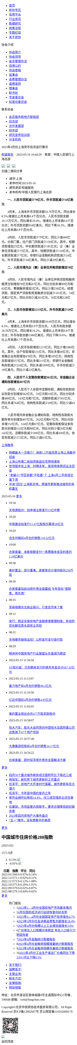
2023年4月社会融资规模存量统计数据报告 (45, 948)
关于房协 (15, 37)
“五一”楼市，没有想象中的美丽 (29, 820)
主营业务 (15, 974)
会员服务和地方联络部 (24, 117)
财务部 (13, 130)
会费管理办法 (18, 79)
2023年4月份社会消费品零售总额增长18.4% (46, 921)
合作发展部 (16, 126)
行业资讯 (15, 19)
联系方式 (15, 978)
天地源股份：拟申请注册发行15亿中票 (34, 510)
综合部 (13, 121)
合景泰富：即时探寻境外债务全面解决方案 (37, 760)
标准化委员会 (18, 101)
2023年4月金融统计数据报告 (36, 939)
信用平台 (15, 14)
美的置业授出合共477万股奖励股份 (32, 713)
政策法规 (15, 28)
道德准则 (15, 83)
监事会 (13, 74)
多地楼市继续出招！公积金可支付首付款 (36, 639)
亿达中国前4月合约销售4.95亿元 (30, 699)
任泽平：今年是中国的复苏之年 (30, 793)
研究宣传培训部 (19, 135)
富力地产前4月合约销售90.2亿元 (30, 686)
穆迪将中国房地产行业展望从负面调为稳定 (37, 653)
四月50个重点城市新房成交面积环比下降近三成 (40, 775)
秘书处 (13, 92)
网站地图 (15, 987)
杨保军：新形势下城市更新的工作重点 (34, 779)
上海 (4, 445)
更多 (19, 496)
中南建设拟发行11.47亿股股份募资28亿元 (36, 524)
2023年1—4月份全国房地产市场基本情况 (45, 907)
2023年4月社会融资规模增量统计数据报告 (45, 943)
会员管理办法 (18, 61)
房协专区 (15, 10)
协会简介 (15, 52)
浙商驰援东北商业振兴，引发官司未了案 (36, 607)
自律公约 (15, 65)
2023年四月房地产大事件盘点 (28, 815)
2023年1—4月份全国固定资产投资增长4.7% (46, 916)
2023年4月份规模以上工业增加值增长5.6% (45, 925)
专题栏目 (15, 32)
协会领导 (15, 56)
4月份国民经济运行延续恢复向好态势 (42, 912)
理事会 (13, 88)
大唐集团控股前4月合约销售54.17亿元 (34, 746)
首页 (12, 5)
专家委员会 (16, 97)
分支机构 (15, 139)
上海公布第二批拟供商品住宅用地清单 (34, 461)
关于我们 (15, 965)
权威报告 (7, 154)
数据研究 (15, 23)
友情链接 (15, 983)
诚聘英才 (15, 969)
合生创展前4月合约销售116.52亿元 (32, 538)
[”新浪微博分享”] (3, 166)
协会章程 (15, 70)
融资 (10, 445)
